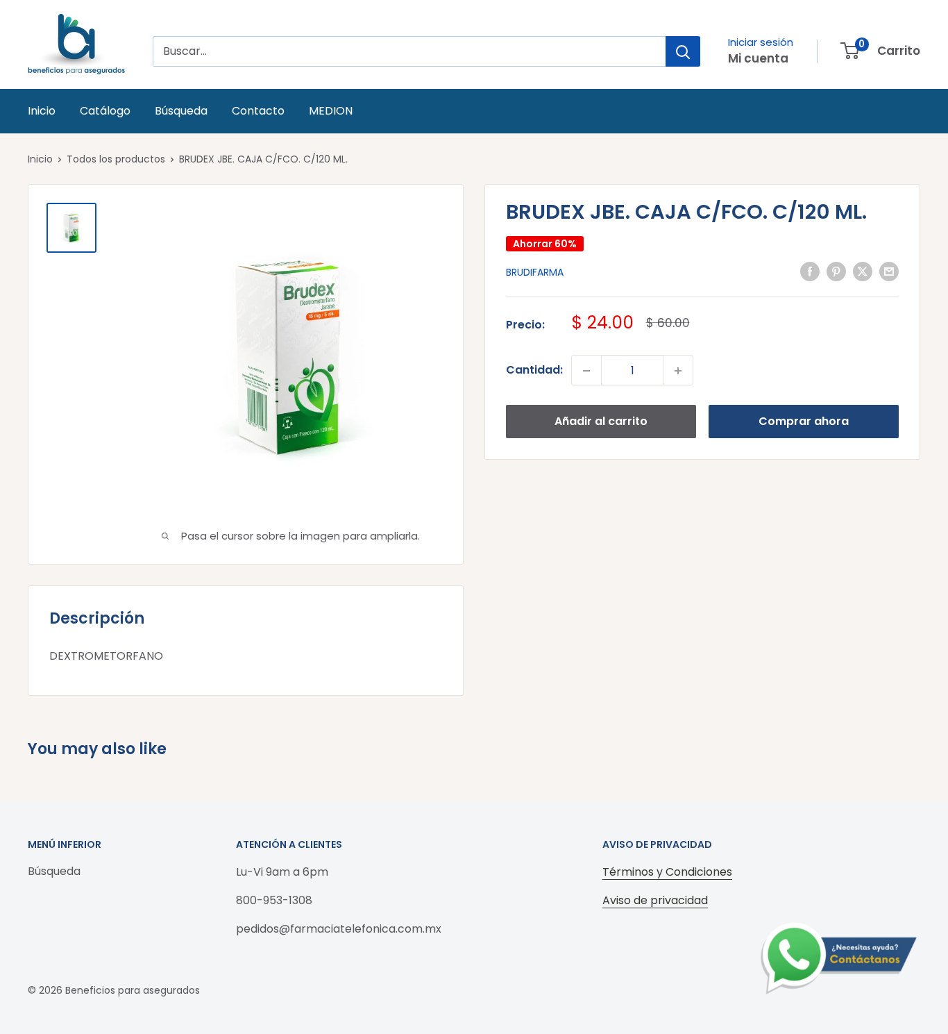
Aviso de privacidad (655, 900)
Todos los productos (116, 159)
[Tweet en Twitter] (862, 271)
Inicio (42, 111)
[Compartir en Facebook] (810, 271)
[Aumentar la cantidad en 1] (678, 370)
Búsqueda (181, 111)
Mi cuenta (758, 58)
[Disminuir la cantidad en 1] (586, 370)
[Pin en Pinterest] (836, 271)
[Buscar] (683, 51)
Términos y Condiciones (667, 872)
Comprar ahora (804, 422)
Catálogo (105, 111)
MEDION (331, 111)
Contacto (258, 111)
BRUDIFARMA (535, 273)
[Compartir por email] (889, 271)
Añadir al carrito (601, 422)
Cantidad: (534, 370)
